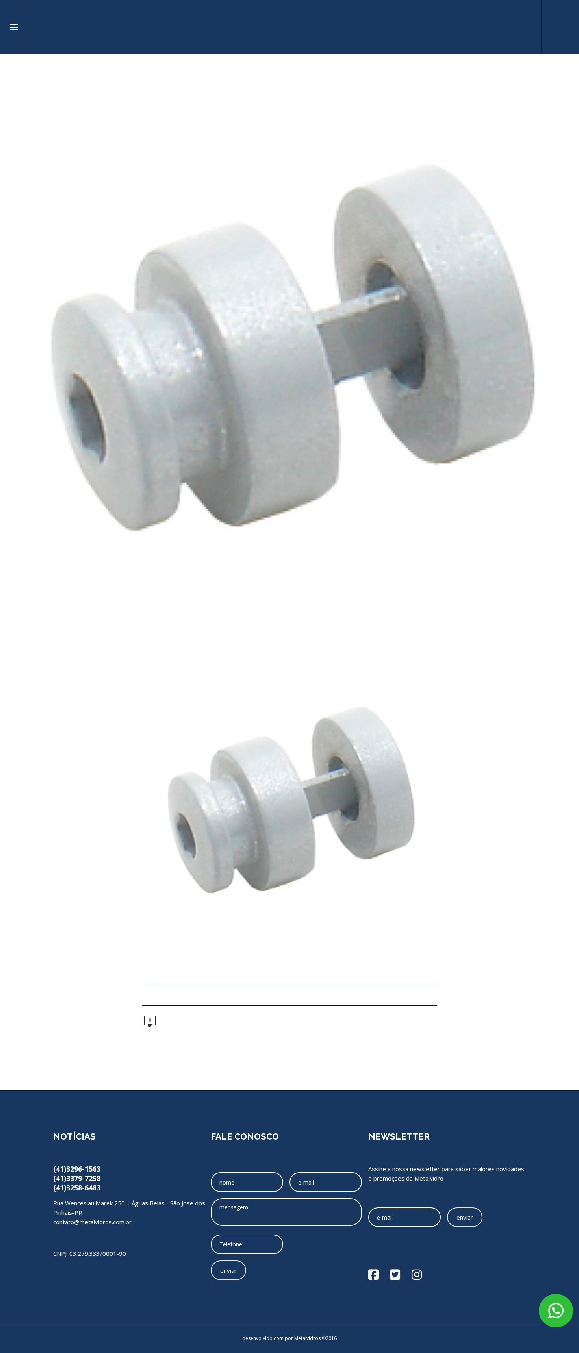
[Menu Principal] (14, 27)
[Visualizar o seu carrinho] (526, 27)
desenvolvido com (263, 1338)
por (289, 1338)
